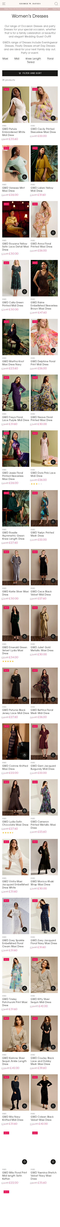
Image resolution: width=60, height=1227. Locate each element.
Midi (16, 59)
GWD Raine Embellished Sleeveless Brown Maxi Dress (44, 306)
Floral (50, 59)
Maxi (5, 59)
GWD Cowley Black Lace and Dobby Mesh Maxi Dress (42, 1061)
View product (24, 118)
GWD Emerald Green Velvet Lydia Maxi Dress (14, 650)
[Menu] (4, 3)
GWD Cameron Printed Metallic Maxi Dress (43, 825)
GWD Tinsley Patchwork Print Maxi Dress (14, 1002)
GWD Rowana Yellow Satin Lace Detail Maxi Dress (15, 247)
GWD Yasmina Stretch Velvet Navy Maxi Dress (44, 1176)
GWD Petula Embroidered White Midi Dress (13, 132)
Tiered (31, 62)
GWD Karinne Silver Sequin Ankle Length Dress (14, 1061)
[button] (56, 3)
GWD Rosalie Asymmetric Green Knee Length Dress (13, 536)
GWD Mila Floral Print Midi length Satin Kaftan (14, 1176)
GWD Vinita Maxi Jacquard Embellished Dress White (15, 885)
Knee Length (33, 59)
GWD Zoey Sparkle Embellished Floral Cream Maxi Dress (13, 943)
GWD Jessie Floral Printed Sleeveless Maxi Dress (12, 476)
